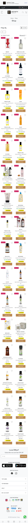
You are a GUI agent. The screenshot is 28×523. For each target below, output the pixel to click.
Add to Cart (7, 59)
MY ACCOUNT (5, 493)
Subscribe (23, 456)
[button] (23, 35)
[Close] (1, 3)
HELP (3, 488)
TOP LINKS (4, 479)
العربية (3, 7)
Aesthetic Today (16, 517)
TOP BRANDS (5, 483)
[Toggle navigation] (2, 12)
